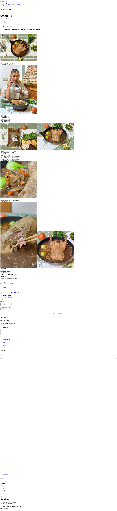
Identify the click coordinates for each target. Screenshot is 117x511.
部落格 (4, 22)
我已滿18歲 (3, 508)
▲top (1, 299)
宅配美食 (10, 297)
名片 (4, 24)
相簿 (4, 21)
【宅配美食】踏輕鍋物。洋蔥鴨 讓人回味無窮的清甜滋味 (21, 29)
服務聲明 (70, 494)
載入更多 (2, 301)
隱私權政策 (65, 494)
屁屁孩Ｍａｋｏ (3, 285)
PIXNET (49, 494)
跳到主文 (2, 12)
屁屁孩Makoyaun (7, 474)
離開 (7, 508)
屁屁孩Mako (5, 9)
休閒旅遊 (10, 18)
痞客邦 (12, 292)
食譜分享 (10, 295)
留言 (15, 292)
